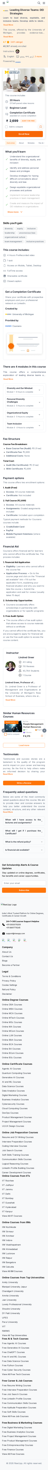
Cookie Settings (9, 985)
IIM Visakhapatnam (11, 1244)
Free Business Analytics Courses (18, 1432)
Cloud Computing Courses (15, 1108)
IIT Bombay (7, 1198)
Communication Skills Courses (16, 1159)
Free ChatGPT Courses (13, 1352)
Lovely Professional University (17, 1304)
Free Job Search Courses (14, 1394)
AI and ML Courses (11, 1082)
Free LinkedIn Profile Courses (16, 1398)
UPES (5, 1317)
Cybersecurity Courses (13, 1104)
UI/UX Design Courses (13, 1126)
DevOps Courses (10, 1113)
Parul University (10, 1322)
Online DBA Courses (12, 1004)
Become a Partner (11, 965)
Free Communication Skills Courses (19, 1403)
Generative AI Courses (13, 1077)
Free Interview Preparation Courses (19, 1390)
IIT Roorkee (8, 1180)
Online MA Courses (11, 1026)
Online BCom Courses (12, 1053)
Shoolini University (11, 1309)
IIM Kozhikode (9, 1227)
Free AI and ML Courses (14, 1356)
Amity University (10, 1282)
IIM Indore (7, 1240)
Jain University (9, 1300)
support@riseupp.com (15, 933)
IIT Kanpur (7, 1211)
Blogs (4, 960)
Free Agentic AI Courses (14, 1343)
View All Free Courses (13, 1454)
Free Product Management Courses (19, 1440)
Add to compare (16, 127)
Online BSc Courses (12, 1057)
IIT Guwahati (8, 1202)
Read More (8, 774)
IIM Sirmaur (8, 1231)
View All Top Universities (14, 1335)
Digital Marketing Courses (14, 1095)
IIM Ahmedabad (10, 1249)
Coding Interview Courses (14, 1146)
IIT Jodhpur (8, 1185)
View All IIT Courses (12, 1216)
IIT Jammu (7, 1189)
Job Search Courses (12, 1150)
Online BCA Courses (12, 1044)
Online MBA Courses (12, 1009)
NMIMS (6, 1331)
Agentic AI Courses (11, 1068)
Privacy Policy (9, 980)
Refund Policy (9, 989)
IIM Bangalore (9, 1262)
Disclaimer (7, 994)
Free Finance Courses (13, 1449)
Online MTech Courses (13, 1018)
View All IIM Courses (12, 1271)
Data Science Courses (13, 1086)
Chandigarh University (13, 1291)
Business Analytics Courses (15, 1099)
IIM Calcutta (8, 1267)
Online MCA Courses (12, 1013)
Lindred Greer (26, 657)
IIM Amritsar (8, 1236)
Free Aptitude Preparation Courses (19, 1407)
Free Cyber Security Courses (16, 1370)
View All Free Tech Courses (16, 1374)
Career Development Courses (16, 1172)
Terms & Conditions (11, 976)
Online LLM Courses (12, 1035)
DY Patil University (11, 1313)
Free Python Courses (12, 1365)
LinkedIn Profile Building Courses (18, 1168)
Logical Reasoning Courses (15, 1163)
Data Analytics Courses (13, 1090)
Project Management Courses (16, 1121)
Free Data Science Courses (15, 1361)
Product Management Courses (17, 1117)
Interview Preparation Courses (17, 1141)
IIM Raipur (7, 1258)
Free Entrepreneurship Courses (17, 1445)
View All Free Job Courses (15, 1416)
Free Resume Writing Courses (16, 1385)
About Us (6, 952)
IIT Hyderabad (9, 1207)
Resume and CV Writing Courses (18, 1137)
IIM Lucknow (8, 1253)
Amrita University (10, 1295)
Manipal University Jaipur (14, 1286)
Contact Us (7, 956)
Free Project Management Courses (19, 1436)
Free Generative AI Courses (15, 1348)
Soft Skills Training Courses (15, 1155)
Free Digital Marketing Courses (17, 1427)
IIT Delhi (6, 1194)
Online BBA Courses (12, 1040)
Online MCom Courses (13, 1031)
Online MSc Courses (12, 1022)
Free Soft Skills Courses (13, 1412)
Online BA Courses (11, 1048)
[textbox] (24, 456)
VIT (4, 1326)
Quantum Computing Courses (16, 1073)
